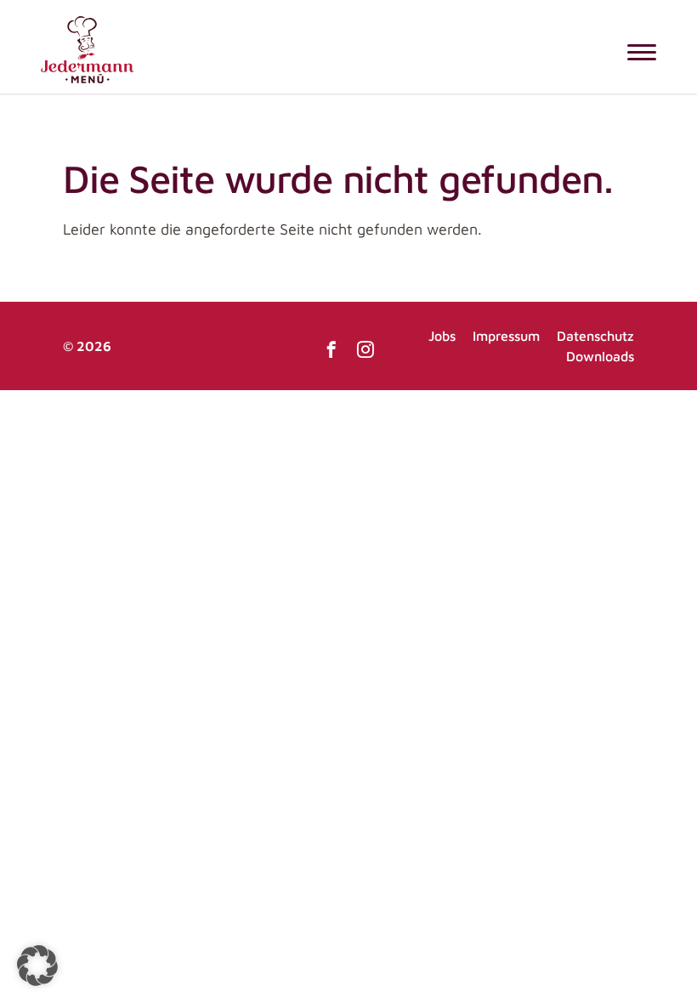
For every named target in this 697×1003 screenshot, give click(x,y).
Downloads (600, 356)
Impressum (506, 335)
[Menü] (642, 52)
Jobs (442, 335)
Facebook (331, 349)
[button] (37, 965)
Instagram (365, 349)
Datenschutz (595, 335)
